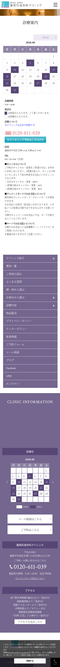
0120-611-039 (30, 567)
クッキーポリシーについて (18, 652)
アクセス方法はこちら (30, 621)
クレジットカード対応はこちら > (30, 578)
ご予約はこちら (30, 530)
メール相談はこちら (30, 519)
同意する (30, 661)
